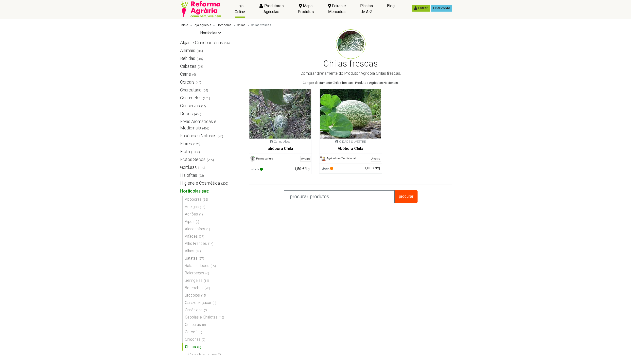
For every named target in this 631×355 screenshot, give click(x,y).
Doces (186, 113)
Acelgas (192, 206)
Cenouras (193, 324)
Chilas (241, 25)
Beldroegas (194, 273)
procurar (406, 196)
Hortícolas (224, 25)
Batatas (191, 258)
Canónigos (194, 310)
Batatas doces (197, 265)
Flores (186, 143)
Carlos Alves (282, 141)
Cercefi (191, 332)
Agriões (191, 214)
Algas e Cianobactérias (201, 42)
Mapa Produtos (306, 8)
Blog (391, 5)
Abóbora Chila (350, 148)
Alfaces (191, 236)
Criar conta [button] (441, 8)
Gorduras (188, 167)
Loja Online (240, 8)
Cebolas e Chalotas (201, 317)
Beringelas (193, 280)
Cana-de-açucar (198, 302)
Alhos (189, 250)
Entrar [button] (423, 8)
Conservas (190, 105)
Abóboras (193, 199)
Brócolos (192, 295)
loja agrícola (202, 25)
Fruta (185, 151)
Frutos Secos (193, 159)
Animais (187, 50)
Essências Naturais (198, 135)
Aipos (189, 221)
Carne (185, 74)
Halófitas (188, 175)
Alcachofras (195, 229)
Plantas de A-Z (366, 8)
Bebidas (187, 58)
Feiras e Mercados (337, 8)
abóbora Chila (280, 148)
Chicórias (192, 339)
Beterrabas (194, 287)
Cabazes (188, 66)
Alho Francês (196, 243)
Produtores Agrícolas (273, 8)
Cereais (187, 82)
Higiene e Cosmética (200, 183)
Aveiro (305, 158)
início (184, 25)
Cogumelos (191, 97)
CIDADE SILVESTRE (352, 141)
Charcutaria (190, 90)
